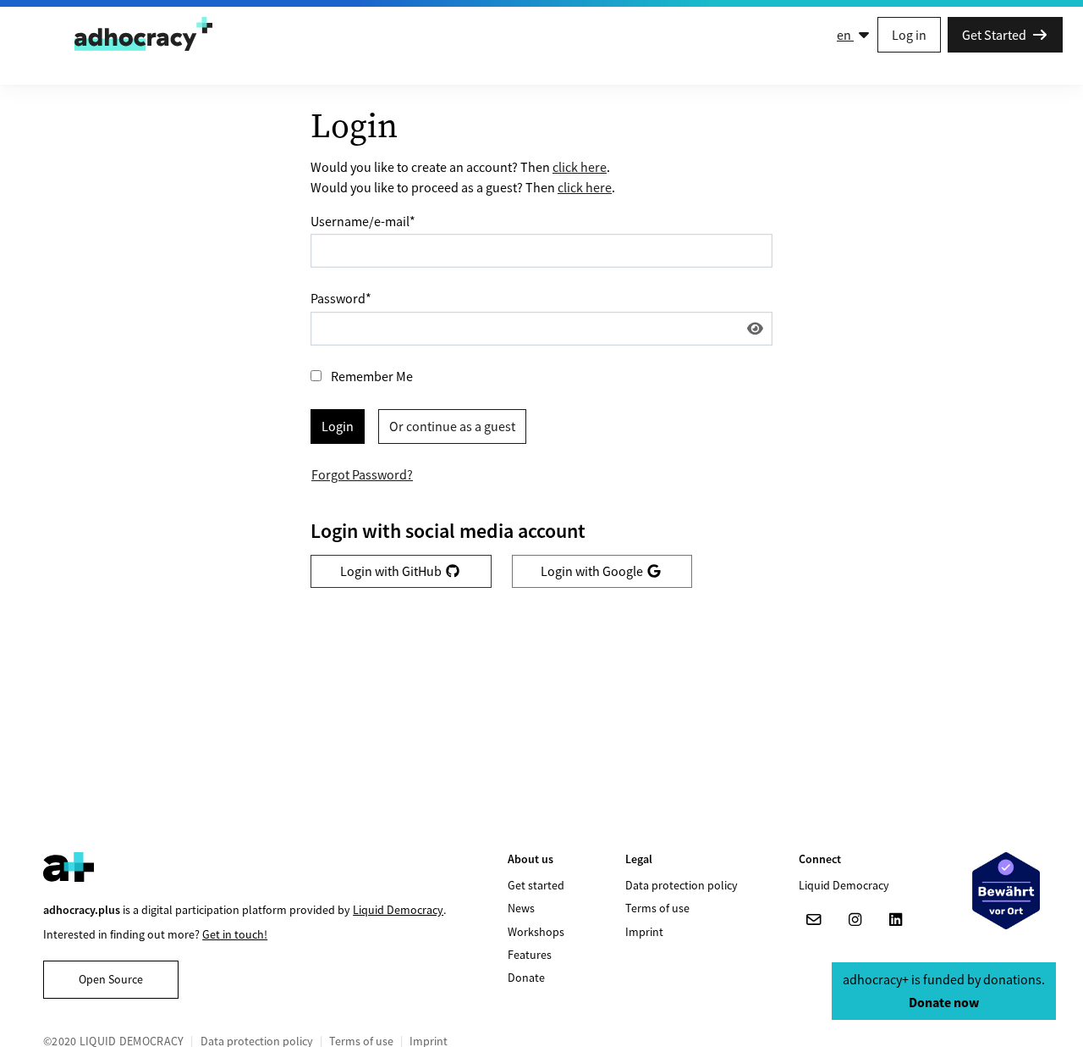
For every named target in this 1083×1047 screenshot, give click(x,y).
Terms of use (657, 908)
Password (341, 298)
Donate (526, 977)
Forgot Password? (362, 474)
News (521, 908)
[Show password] (755, 329)
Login (338, 426)
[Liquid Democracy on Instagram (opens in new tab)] (854, 920)
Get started (536, 885)
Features (530, 954)
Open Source (111, 979)
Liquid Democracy (398, 909)
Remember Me (372, 376)
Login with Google (593, 570)
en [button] (845, 34)
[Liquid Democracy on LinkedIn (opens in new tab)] (895, 920)
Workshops (536, 931)
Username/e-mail (363, 221)
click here (579, 166)
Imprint (644, 931)
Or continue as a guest (452, 426)
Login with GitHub (392, 570)
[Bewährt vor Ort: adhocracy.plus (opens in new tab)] (1006, 890)
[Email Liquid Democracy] (814, 920)
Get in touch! (234, 934)
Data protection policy (681, 885)
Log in (909, 34)
